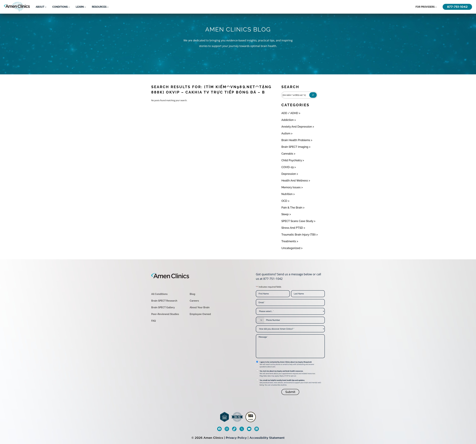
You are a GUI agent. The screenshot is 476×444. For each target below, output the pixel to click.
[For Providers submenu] (436, 7)
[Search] (313, 95)
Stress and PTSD (292, 227)
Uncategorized (290, 248)
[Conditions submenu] (69, 7)
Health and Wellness (294, 180)
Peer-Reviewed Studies (165, 314)
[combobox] (260, 320)
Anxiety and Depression (296, 126)
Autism (285, 133)
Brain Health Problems (295, 140)
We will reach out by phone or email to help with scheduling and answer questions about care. (287, 364)
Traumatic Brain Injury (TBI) (298, 234)
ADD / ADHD (289, 113)
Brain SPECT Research (164, 300)
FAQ (153, 320)
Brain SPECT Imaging (294, 146)
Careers (194, 300)
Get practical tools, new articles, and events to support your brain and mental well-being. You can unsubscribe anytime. (290, 382)
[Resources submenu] (108, 7)
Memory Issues (291, 187)
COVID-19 (287, 167)
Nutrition (287, 194)
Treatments (288, 241)
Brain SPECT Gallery (163, 307)
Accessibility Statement (267, 438)
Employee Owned (200, 314)
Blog (192, 294)
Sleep (285, 214)
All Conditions (159, 294)
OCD (284, 200)
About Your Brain (199, 307)
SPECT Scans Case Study (297, 221)
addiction (287, 119)
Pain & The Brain (291, 207)
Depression (288, 173)
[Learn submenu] (85, 7)
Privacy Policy (236, 438)
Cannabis (287, 153)
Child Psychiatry (291, 160)
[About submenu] (45, 7)
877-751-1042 (273, 279)
